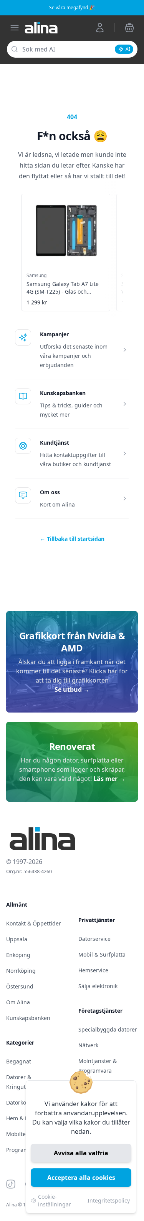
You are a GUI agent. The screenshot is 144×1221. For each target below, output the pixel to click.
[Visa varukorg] (129, 27)
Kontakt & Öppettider (33, 923)
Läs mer (109, 778)
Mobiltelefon (22, 1134)
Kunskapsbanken (63, 393)
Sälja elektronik (98, 986)
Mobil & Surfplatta (102, 954)
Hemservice (93, 970)
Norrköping (21, 970)
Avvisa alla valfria (81, 1153)
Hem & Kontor (24, 1118)
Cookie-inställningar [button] (54, 1200)
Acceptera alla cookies (81, 1177)
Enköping (18, 955)
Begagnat (18, 1061)
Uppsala (16, 939)
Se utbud (72, 689)
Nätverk (88, 1045)
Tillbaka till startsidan (72, 538)
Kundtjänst (54, 442)
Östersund (19, 986)
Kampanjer (54, 334)
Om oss (50, 492)
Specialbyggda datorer (107, 1029)
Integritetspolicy (109, 1200)
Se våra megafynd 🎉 (72, 7)
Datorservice (94, 938)
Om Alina (18, 1002)
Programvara (23, 1149)
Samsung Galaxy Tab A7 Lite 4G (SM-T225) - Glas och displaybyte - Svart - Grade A (63, 291)
